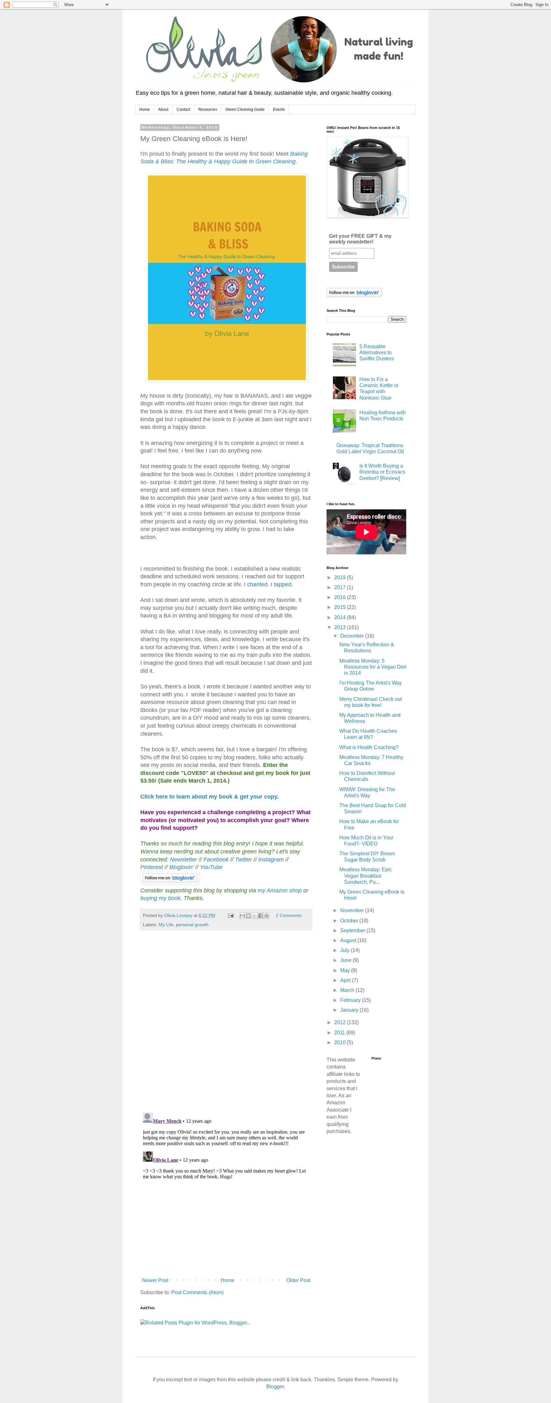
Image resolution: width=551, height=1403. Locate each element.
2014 (340, 617)
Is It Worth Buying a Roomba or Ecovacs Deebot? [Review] (382, 472)
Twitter (243, 859)
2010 (340, 1042)
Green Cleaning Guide (245, 109)
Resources (207, 109)
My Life (166, 924)
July (345, 950)
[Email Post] (230, 915)
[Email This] (242, 915)
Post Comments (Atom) (197, 1292)
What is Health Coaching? (369, 747)
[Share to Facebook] (260, 915)
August (348, 940)
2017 (340, 587)
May (345, 970)
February (351, 1000)
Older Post (298, 1280)
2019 (340, 577)
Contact (183, 109)
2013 (340, 627)
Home (144, 109)
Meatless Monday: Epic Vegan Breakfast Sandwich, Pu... (365, 875)
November (352, 910)
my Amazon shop (280, 890)
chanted (257, 584)
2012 (340, 1022)
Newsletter (184, 859)
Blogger (275, 1386)
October (349, 920)
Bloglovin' (181, 867)
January (350, 1010)
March (348, 990)
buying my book (160, 898)
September (353, 930)
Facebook (216, 859)
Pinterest (152, 867)
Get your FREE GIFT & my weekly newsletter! (360, 238)
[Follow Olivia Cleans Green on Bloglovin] (169, 882)
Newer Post (155, 1280)
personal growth (192, 924)
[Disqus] (226, 1024)
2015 (340, 607)
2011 (340, 1032)
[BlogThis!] (248, 915)
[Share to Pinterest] (266, 915)
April (346, 980)
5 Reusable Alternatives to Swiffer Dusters (376, 352)
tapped (282, 584)
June (346, 960)
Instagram (271, 859)
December (352, 636)
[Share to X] (254, 915)
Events (279, 109)
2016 (340, 597)
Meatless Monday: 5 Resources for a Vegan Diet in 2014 (372, 667)
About (163, 109)
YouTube (211, 867)
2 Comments (289, 915)
